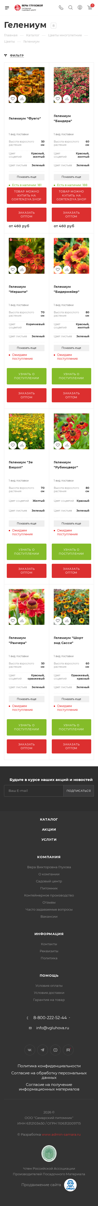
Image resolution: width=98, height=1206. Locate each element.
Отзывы (49, 902)
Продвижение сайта (41, 1184)
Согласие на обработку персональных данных (49, 1075)
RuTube (68, 1050)
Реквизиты (49, 951)
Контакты (49, 944)
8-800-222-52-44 (50, 1018)
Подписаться (79, 791)
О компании (49, 874)
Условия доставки (49, 993)
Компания (49, 857)
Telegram (42, 1050)
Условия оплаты (49, 986)
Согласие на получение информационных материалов (49, 1086)
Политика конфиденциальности (49, 1065)
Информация (49, 934)
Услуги (49, 839)
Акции (49, 829)
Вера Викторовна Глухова (49, 867)
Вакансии (49, 916)
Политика (49, 958)
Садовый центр (49, 881)
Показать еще (26, 177)
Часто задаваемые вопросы (49, 909)
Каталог (49, 819)
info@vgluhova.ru (52, 1027)
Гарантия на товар (49, 1000)
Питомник (49, 888)
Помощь (49, 975)
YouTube (55, 1050)
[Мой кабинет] (80, 8)
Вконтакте (29, 1050)
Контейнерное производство (49, 895)
